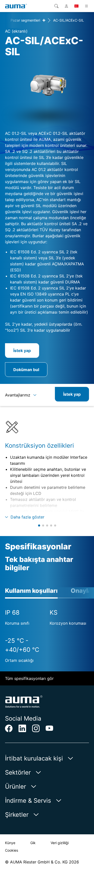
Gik (33, 843)
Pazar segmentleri (25, 20)
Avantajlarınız (17, 394)
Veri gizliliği (60, 843)
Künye (10, 843)
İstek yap (22, 350)
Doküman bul (26, 369)
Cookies (11, 850)
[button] (39, 525)
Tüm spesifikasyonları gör (29, 678)
